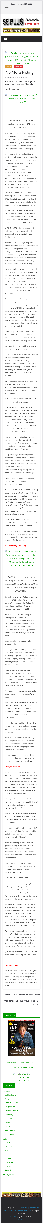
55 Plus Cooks (10, 1095)
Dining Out (9, 1142)
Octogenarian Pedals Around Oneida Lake (21, 1003)
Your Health (9, 1134)
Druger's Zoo (10, 1107)
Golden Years (10, 1118)
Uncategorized (8, 1174)
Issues (5, 1155)
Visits (7, 1150)
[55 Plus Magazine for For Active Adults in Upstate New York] (5, 39)
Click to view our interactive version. (21, 1063)
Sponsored (7, 1159)
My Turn (8, 1126)
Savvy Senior (10, 1130)
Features (8, 67)
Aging (7, 1099)
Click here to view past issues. (21, 1068)
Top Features (8, 1163)
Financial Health (11, 1111)
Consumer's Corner (12, 1103)
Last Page (8, 1146)
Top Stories (18, 67)
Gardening (9, 1114)
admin (25, 77)
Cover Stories (10, 1170)
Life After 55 (10, 1122)
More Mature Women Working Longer (22, 994)
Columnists (7, 1091)
